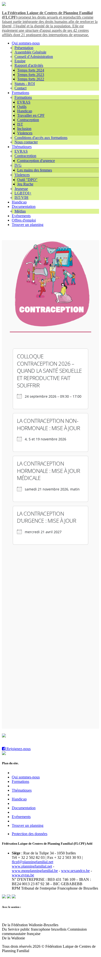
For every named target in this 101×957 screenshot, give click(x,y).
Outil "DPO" (27, 180)
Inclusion (24, 129)
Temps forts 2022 (30, 79)
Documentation (24, 206)
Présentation (23, 48)
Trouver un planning (27, 225)
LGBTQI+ (22, 193)
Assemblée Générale (30, 52)
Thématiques (22, 147)
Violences (24, 133)
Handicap (24, 111)
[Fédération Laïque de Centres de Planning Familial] (4, 4)
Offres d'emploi (24, 220)
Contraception (28, 120)
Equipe (19, 61)
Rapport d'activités (28, 65)
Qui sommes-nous (26, 43)
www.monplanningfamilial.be (35, 871)
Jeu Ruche (25, 184)
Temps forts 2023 (30, 75)
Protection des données (29, 834)
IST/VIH (21, 197)
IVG (18, 165)
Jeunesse (21, 189)
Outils (21, 107)
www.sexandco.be (75, 871)
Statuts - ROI (24, 84)
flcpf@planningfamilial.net (32, 862)
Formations (20, 93)
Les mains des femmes (34, 170)
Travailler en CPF (31, 115)
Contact (20, 88)
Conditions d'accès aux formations (40, 138)
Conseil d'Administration (33, 56)
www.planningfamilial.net (32, 866)
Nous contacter (26, 142)
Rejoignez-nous (18, 749)
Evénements (21, 216)
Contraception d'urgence (36, 161)
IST (20, 124)
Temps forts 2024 (30, 70)
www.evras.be (23, 875)
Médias (20, 211)
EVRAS (23, 102)
